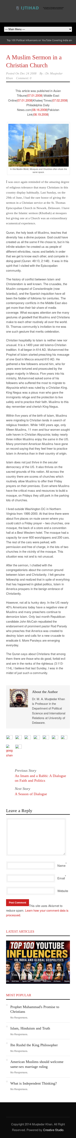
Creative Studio (53, 1130)
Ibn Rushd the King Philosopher (34, 1045)
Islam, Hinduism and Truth (30, 1028)
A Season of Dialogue (31, 794)
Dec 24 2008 (28, 73)
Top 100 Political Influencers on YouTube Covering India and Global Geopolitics (38, 975)
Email (61, 878)
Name (61, 865)
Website (62, 891)
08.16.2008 (39, 109)
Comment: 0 (23, 78)
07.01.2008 (34, 95)
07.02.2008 (59, 100)
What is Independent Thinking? (33, 1083)
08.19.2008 (40, 114)
